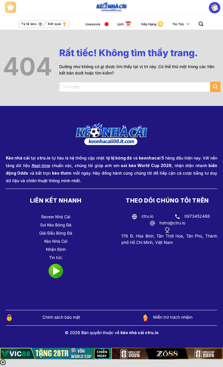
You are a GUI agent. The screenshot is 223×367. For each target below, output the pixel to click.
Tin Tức (178, 24)
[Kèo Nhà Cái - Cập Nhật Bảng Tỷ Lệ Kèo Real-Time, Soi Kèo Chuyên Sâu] (111, 8)
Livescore (92, 24)
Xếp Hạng (149, 24)
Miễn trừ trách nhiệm (173, 317)
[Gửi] (215, 87)
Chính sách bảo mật (61, 317)
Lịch (120, 24)
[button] (201, 24)
